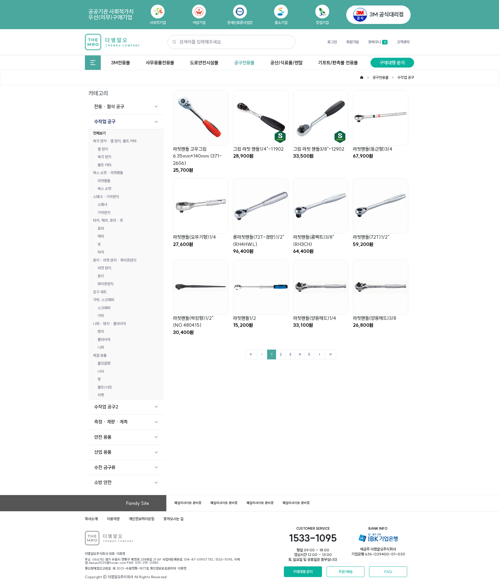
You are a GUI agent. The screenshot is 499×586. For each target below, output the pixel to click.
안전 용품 (102, 437)
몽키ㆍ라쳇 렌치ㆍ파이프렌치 (114, 260)
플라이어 (104, 339)
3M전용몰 (120, 63)
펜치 (101, 331)
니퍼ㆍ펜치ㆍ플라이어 (109, 323)
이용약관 (113, 518)
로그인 (332, 42)
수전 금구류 (105, 467)
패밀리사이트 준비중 (187, 503)
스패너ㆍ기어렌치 (106, 196)
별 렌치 (103, 149)
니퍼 (101, 347)
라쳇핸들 (104, 180)
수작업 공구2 (106, 407)
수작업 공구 (405, 77)
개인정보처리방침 (141, 518)
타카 (101, 252)
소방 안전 (102, 482)
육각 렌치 (104, 156)
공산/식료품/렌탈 (286, 63)
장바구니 (377, 42)
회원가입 (352, 42)
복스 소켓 (104, 188)
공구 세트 (100, 292)
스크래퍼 (104, 307)
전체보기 (99, 133)
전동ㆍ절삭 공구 (109, 106)
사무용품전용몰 (160, 63)
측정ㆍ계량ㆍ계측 (111, 422)
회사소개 (91, 518)
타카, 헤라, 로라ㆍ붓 (108, 220)
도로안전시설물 (204, 63)
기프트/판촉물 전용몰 (338, 63)
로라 (101, 228)
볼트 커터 (104, 165)
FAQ (388, 571)
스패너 (102, 204)
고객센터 (403, 42)
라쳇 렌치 (104, 268)
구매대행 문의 (392, 63)
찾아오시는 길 (173, 518)
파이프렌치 (105, 283)
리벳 (101, 395)
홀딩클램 (104, 363)
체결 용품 (100, 355)
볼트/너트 (105, 387)
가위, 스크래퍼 (103, 299)
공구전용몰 (244, 63)
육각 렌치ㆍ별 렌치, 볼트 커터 (114, 141)
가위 (101, 315)
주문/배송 (345, 571)
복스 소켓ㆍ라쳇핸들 (108, 172)
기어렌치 (104, 212)
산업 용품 (102, 452)
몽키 (101, 276)
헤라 (101, 236)
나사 (101, 371)
